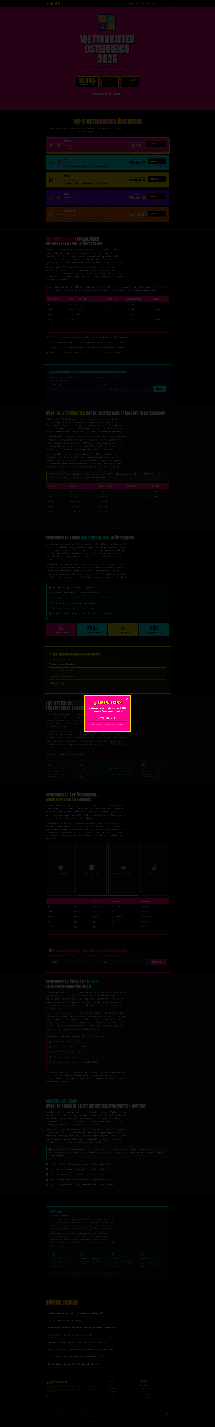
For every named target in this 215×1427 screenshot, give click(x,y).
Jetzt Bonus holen (106, 718)
